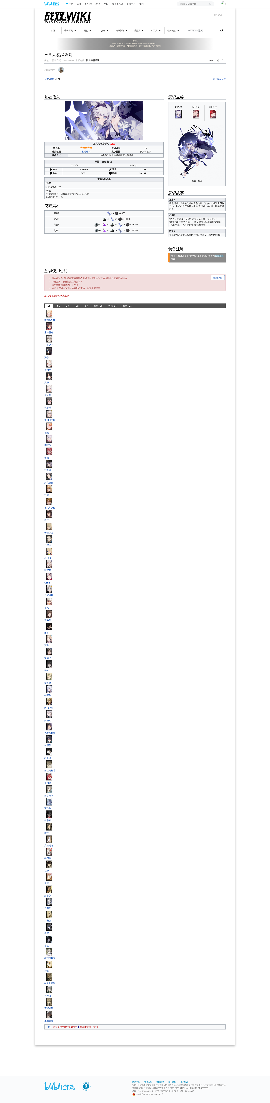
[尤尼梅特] (49, 589)
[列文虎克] (49, 476)
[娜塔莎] (49, 889)
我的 (141, 4)
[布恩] (49, 601)
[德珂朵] (49, 689)
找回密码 (160, 1082)
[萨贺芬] (49, 564)
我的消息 (218, 15)
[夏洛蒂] (49, 614)
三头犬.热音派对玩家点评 (56, 295)
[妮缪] (49, 926)
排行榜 (88, 4)
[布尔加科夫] (49, 951)
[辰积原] (49, 538)
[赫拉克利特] (49, 764)
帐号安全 (148, 1082)
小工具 (154, 30)
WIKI (106, 4)
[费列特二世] (49, 413)
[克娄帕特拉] (49, 726)
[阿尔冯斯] (49, 701)
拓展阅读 (120, 30)
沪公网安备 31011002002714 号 (149, 1094)
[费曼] (49, 964)
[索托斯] (49, 801)
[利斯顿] (49, 751)
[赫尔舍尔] (49, 789)
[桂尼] (49, 426)
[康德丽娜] (49, 326)
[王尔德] (49, 776)
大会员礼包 (117, 4)
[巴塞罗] (49, 814)
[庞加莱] (49, 901)
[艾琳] (49, 639)
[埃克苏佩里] (49, 501)
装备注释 (219, 256)
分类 (47, 1027)
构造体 (85, 151)
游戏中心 (136, 1082)
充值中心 (131, 4)
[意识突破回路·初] (109, 213)
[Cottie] (49, 576)
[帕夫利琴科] (49, 977)
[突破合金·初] (104, 219)
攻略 (103, 30)
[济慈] (49, 876)
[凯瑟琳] (49, 401)
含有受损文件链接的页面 (65, 1027)
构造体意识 (85, 1027)
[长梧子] (49, 739)
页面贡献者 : (49, 70)
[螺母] (116, 213)
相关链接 (172, 30)
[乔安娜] (49, 914)
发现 (97, 4)
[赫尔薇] (49, 851)
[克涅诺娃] (49, 839)
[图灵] (49, 626)
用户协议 (184, 1082)
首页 (79, 4)
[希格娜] (49, 676)
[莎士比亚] (49, 338)
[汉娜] (49, 376)
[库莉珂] (49, 551)
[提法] (49, 513)
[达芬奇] (49, 388)
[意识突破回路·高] (104, 224)
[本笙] (49, 939)
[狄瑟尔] (49, 651)
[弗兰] (49, 664)
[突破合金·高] (96, 224)
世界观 (137, 30)
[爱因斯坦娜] (49, 313)
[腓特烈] (49, 438)
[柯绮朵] (49, 989)
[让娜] (49, 864)
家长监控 (172, 1082)
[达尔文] (49, 363)
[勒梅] (49, 488)
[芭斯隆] (49, 463)
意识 (95, 1027)
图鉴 (86, 30)
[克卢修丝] (49, 1002)
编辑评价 (217, 277)
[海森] (49, 351)
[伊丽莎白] (49, 526)
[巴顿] (49, 451)
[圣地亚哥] (49, 1014)
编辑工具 (69, 30)
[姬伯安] (49, 714)
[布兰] (49, 826)
